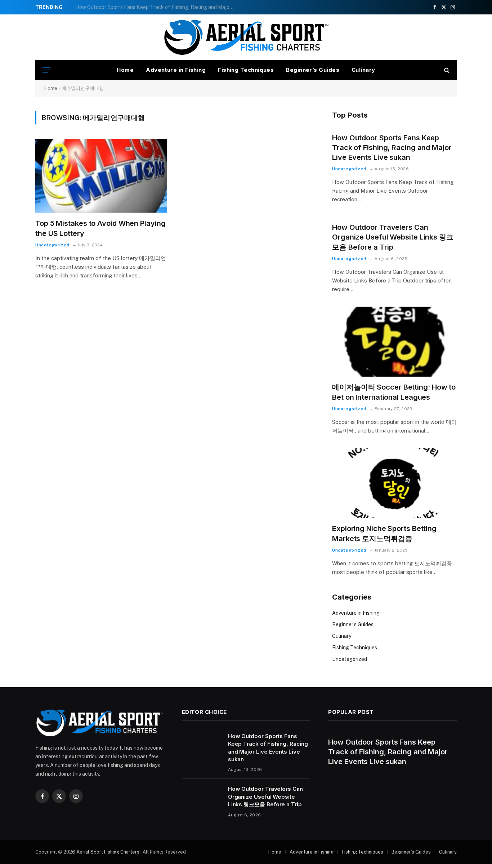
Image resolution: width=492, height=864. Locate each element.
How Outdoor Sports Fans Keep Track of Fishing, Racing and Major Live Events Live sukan (392, 147)
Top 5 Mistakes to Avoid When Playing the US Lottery (100, 228)
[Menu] (46, 70)
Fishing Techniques (246, 69)
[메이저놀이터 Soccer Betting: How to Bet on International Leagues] (394, 342)
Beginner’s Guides (312, 69)
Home (125, 69)
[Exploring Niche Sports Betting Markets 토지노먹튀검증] (394, 483)
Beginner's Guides (353, 624)
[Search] (446, 70)
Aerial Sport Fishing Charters (107, 852)
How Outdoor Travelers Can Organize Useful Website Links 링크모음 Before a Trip (156, 7)
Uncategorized (52, 244)
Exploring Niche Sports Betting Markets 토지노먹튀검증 (384, 533)
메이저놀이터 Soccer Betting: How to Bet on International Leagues (394, 392)
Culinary (363, 69)
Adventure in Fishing (176, 69)
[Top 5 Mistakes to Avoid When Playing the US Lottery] (101, 176)
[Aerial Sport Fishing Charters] (246, 37)
